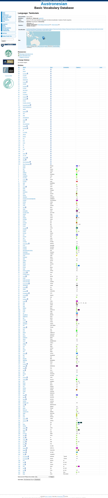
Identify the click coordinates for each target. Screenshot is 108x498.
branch (24, 111)
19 (18, 197)
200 (19, 441)
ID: (19, 67)
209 (19, 161)
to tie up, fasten (26, 270)
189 (19, 430)
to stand (25, 247)
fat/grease (25, 316)
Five (24, 444)
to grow (24, 96)
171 (19, 126)
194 (19, 153)
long (24, 395)
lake (24, 115)
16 (18, 192)
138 (19, 366)
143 (19, 375)
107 (19, 107)
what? (24, 428)
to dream (25, 77)
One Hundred (26, 162)
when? (24, 418)
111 (19, 325)
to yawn (24, 75)
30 (18, 214)
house (24, 264)
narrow (24, 401)
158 (19, 401)
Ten (24, 454)
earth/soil (25, 337)
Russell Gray (60, 496)
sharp (24, 289)
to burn (24, 377)
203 (19, 448)
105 (19, 318)
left (23, 169)
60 (18, 262)
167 (19, 413)
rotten (24, 327)
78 (18, 283)
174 (19, 132)
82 (18, 90)
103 (19, 314)
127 (19, 117)
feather (24, 308)
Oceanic (73, 29)
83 (18, 291)
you (24, 460)
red (23, 386)
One (24, 435)
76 (18, 281)
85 (18, 94)
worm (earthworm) (27, 107)
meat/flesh (25, 314)
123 (19, 344)
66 (18, 270)
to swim (24, 181)
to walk (24, 174)
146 (19, 381)
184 (19, 426)
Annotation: (66, 67)
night (24, 413)
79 (18, 285)
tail (23, 318)
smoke (24, 379)
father (24, 262)
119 (19, 337)
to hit (24, 276)
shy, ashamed (26, 124)
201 (19, 443)
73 (18, 88)
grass (24, 335)
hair (24, 207)
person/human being (27, 250)
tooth (24, 216)
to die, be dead (26, 280)
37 (18, 226)
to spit (24, 224)
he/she (24, 426)
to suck (24, 233)
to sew (24, 82)
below (24, 136)
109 (19, 323)
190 (19, 431)
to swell (24, 99)
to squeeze (25, 293)
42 (18, 233)
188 (19, 427)
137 (19, 363)
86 (18, 96)
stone (24, 339)
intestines (25, 192)
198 (19, 437)
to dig (24, 297)
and (24, 149)
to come (25, 177)
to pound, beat (26, 105)
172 (19, 128)
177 (19, 138)
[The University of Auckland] (8, 45)
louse (24, 322)
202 (19, 445)
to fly (24, 311)
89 (18, 295)
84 (18, 92)
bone (24, 190)
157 (19, 399)
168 (19, 415)
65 (18, 269)
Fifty (24, 160)
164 (19, 408)
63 (18, 265)
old (23, 405)
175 (19, 134)
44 (18, 236)
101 (19, 311)
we (23, 462)
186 (19, 460)
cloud (24, 353)
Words (3, 25)
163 (19, 406)
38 (18, 73)
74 (18, 278)
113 (19, 111)
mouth (24, 214)
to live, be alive (26, 281)
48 (18, 241)
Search (4, 26)
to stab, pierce (26, 274)
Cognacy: (78, 67)
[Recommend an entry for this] (51, 69)
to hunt (24, 272)
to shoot (25, 86)
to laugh (25, 219)
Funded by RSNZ (8, 75)
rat (23, 313)
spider (24, 109)
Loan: (101, 67)
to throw (25, 299)
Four (24, 442)
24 (18, 203)
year (24, 416)
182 (19, 422)
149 (19, 386)
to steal (24, 88)
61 (18, 264)
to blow (24, 364)
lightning (25, 360)
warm (24, 366)
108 (19, 321)
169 (19, 416)
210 (19, 164)
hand (24, 165)
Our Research (5, 20)
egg (24, 306)
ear (23, 234)
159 (19, 121)
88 (18, 293)
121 (19, 341)
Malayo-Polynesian (37, 29)
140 (19, 370)
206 (19, 454)
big (23, 393)
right (24, 171)
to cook (24, 228)
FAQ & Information (6, 17)
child (24, 255)
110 (19, 109)
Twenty (24, 157)
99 (18, 308)
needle (24, 84)
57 (18, 257)
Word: (24, 67)
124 (19, 346)
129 (19, 349)
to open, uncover (27, 103)
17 (18, 193)
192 (19, 149)
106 (19, 319)
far (23, 145)
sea (24, 346)
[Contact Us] (64, 496)
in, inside (25, 132)
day (24, 415)
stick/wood (25, 285)
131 (19, 353)
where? (24, 420)
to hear (24, 236)
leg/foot (24, 172)
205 (19, 452)
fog (23, 355)
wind (24, 362)
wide (24, 121)
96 (18, 303)
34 (18, 221)
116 (19, 332)
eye (24, 238)
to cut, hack (25, 283)
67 (18, 81)
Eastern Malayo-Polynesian (64, 29)
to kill (24, 278)
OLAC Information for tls (24, 55)
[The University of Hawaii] (8, 53)
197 (19, 435)
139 (19, 368)
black (24, 383)
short (24, 120)
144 (19, 377)
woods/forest (26, 117)
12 (18, 184)
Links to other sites (6, 16)
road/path (25, 176)
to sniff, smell (26, 212)
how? (24, 153)
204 (19, 450)
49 (18, 243)
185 (19, 462)
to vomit (24, 222)
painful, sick (25, 402)
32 (18, 217)
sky (23, 348)
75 (18, 280)
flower (24, 332)
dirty (24, 69)
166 (19, 411)
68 (18, 84)
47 (18, 75)
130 (19, 351)
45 (18, 238)
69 (18, 272)
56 (18, 255)
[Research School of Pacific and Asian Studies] (8, 62)
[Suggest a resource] (24, 57)
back (24, 187)
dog (24, 303)
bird (24, 304)
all (23, 147)
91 (18, 100)
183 (19, 424)
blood (24, 71)
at (23, 130)
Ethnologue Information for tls (26, 54)
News (3, 21)
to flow (24, 344)
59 (18, 260)
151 (19, 389)
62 (18, 79)
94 (18, 299)
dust (24, 183)
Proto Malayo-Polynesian (43, 24)
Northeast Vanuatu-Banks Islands (38, 30)
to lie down (25, 243)
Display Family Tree (7, 36)
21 (18, 200)
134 (19, 358)
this (24, 138)
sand (24, 341)
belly (24, 188)
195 (19, 155)
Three (24, 439)
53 (18, 250)
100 (19, 309)
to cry (24, 221)
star (24, 351)
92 (18, 103)
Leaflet (28, 46)
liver (24, 193)
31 (18, 216)
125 (19, 113)
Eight (24, 450)
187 (19, 472)
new (24, 406)
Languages (5, 24)
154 (19, 119)
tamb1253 (41, 18)
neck (24, 205)
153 (19, 393)
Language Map (5, 30)
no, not (24, 155)
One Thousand (26, 164)
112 (19, 327)
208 (19, 159)
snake (24, 319)
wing (24, 309)
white (24, 384)
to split (24, 287)
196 (19, 433)
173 (19, 130)
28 (18, 211)
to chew (24, 73)
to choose (25, 94)
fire (23, 375)
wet (24, 372)
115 (19, 330)
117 (19, 334)
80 (18, 287)
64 (18, 267)
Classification (5, 29)
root (24, 330)
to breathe (25, 211)
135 (19, 360)
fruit (24, 334)
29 (18, 212)
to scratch (25, 456)
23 (18, 71)
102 (19, 313)
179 (19, 143)
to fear (24, 202)
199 (19, 439)
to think (24, 200)
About (3, 13)
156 (19, 397)
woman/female (26, 253)
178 (19, 140)
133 (19, 357)
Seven (24, 448)
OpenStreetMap (56, 46)
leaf (24, 329)
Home (3, 12)
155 (19, 395)
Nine (24, 452)
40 (18, 229)
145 (19, 379)
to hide (24, 126)
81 (18, 289)
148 (19, 384)
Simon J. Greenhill (48, 496)
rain (24, 357)
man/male (25, 252)
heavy (24, 373)
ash (24, 381)
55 (18, 253)
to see (24, 240)
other (24, 431)
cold (24, 368)
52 (18, 247)
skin (24, 184)
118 (19, 335)
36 (18, 224)
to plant (24, 92)
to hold (24, 295)
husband (25, 257)
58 (18, 258)
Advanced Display (6, 28)
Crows (61, 0)
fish (24, 325)
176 (19, 136)
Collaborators (5, 15)
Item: (51, 67)
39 (18, 228)
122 (19, 342)
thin (24, 397)
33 (18, 219)
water (24, 343)
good (24, 408)
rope (24, 269)
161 (19, 124)
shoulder (25, 197)
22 (18, 202)
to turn (24, 179)
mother (24, 260)
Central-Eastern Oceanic (81, 29)
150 (19, 388)
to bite (24, 231)
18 (18, 195)
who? (24, 430)
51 (18, 245)
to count (25, 433)
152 (19, 391)
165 (19, 410)
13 (18, 186)
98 (18, 306)
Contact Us (5, 18)
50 (18, 77)
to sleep (25, 241)
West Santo (48, 30)
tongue (24, 217)
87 (18, 98)
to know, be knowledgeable (29, 198)
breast (24, 195)
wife (24, 258)
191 (19, 147)
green (24, 389)
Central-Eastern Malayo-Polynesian (50, 29)
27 (18, 209)
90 (18, 297)
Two (24, 437)
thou (24, 424)
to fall (24, 301)
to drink (24, 229)
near (24, 143)
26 (18, 207)
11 (18, 183)
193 (19, 151)
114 (19, 329)
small (24, 391)
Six (23, 446)
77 (18, 456)
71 (18, 274)
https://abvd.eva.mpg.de (46, 0)
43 (18, 234)
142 (19, 373)
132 (19, 355)
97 (18, 304)
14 (18, 188)
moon (24, 349)
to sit (24, 245)
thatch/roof (25, 79)
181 (19, 420)
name (24, 265)
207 (19, 157)
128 (19, 348)
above (24, 134)
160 (19, 402)
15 (18, 190)
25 (18, 205)
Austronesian (56, 0)
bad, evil (25, 410)
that (24, 140)
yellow (24, 388)
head (24, 203)
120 (19, 339)
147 (19, 383)
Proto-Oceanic (55, 24)
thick (24, 399)
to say (24, 267)
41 (18, 231)
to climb (24, 128)
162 (19, 404)
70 (18, 86)
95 (18, 301)
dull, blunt (25, 90)
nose (24, 209)
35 (18, 222)
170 (19, 418)
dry (23, 370)
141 (19, 372)
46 (18, 240)
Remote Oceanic (91, 29)
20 (18, 198)
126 (19, 115)
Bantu (65, 0)
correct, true (25, 411)
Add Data (4, 33)
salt (24, 113)
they (24, 472)
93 (18, 105)
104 (19, 316)
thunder (24, 358)
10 (18, 69)
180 (19, 145)
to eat (24, 226)
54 (18, 252)
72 (18, 276)
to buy (24, 100)
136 (19, 362)
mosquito (25, 323)
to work (24, 291)
